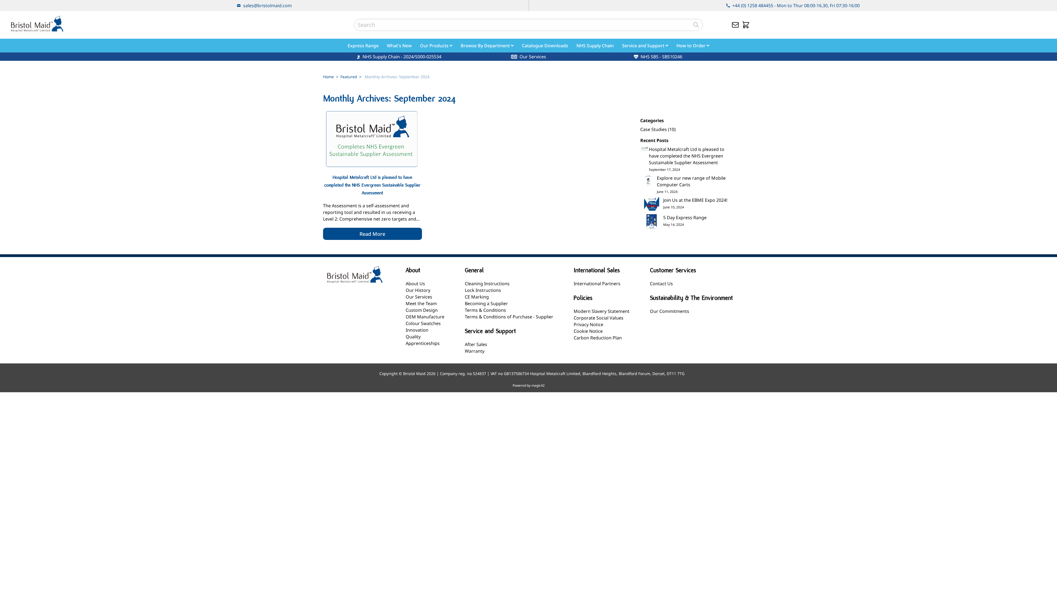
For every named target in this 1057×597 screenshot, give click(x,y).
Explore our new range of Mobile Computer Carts (691, 181)
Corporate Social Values (598, 318)
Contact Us (661, 284)
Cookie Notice (588, 331)
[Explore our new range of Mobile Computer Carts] (648, 180)
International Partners (597, 284)
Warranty (474, 351)
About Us (415, 284)
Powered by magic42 (529, 385)
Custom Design (422, 310)
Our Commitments (669, 311)
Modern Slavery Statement (602, 311)
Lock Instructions (483, 290)
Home (328, 76)
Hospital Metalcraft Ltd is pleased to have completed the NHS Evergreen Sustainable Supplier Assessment (686, 156)
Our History (418, 290)
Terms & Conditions (485, 310)
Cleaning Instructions (487, 284)
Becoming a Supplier (486, 303)
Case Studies (654, 129)
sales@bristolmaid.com (267, 5)
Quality (413, 337)
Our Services (419, 297)
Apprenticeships (423, 343)
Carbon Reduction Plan (598, 338)
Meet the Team (421, 303)
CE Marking (477, 297)
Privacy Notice (588, 324)
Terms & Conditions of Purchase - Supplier (509, 317)
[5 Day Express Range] (651, 221)
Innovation (417, 330)
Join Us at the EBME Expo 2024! (695, 200)
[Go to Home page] (37, 24)
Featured (348, 76)
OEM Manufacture (425, 317)
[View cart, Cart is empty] (746, 25)
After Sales (476, 344)
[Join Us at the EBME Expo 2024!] (651, 204)
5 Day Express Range (685, 217)
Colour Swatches (423, 323)
